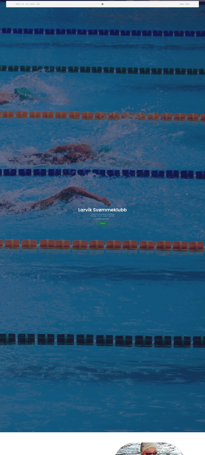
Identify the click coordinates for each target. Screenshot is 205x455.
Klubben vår (18, 4)
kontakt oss (32, 4)
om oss (27, 4)
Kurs (23, 4)
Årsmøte (38, 4)
